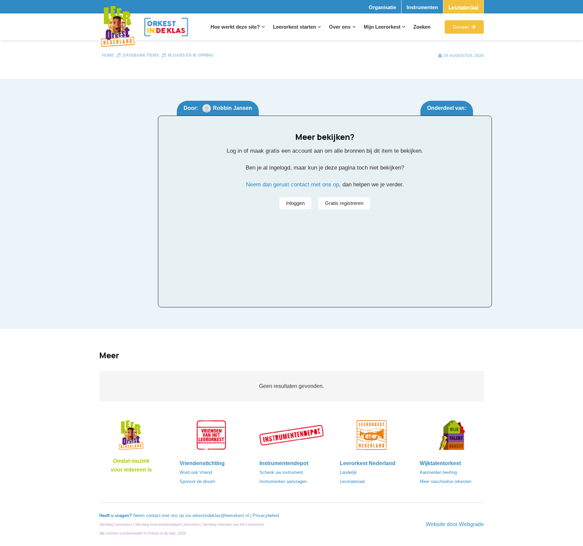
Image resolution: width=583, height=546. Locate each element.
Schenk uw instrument (281, 472)
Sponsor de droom (197, 481)
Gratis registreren (344, 203)
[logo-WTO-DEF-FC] (452, 437)
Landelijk (348, 472)
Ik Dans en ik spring (190, 55)
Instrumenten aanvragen (283, 481)
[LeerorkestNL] (372, 437)
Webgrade (471, 524)
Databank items (141, 55)
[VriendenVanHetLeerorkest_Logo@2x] (211, 437)
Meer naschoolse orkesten (445, 481)
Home (108, 55)
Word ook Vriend (195, 472)
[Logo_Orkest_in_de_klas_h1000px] (166, 27)
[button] (262, 26)
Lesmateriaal (352, 481)
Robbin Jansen (232, 108)
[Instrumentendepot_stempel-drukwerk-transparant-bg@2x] (291, 437)
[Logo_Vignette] (117, 27)
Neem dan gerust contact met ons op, (293, 184)
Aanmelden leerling (438, 472)
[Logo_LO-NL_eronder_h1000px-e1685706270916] (131, 437)
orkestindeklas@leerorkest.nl (220, 515)
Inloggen (295, 203)
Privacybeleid (266, 515)
